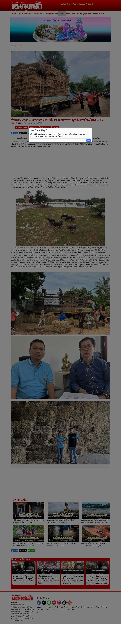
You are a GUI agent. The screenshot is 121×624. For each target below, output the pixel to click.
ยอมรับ (88, 140)
